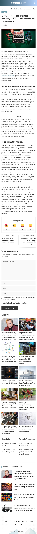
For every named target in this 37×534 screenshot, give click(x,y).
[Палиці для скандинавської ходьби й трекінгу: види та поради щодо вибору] (27, 394)
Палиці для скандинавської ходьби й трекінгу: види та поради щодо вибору (26, 405)
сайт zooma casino (7, 76)
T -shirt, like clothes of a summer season (26, 444)
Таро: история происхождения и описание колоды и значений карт (24, 486)
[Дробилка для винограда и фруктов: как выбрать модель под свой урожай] (9, 394)
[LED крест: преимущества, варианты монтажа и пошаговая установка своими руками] (9, 418)
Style (4, 12)
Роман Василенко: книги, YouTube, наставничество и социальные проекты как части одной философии (9, 336)
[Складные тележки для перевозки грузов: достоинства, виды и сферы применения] (6, 508)
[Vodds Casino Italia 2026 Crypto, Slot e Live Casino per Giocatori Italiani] (6, 497)
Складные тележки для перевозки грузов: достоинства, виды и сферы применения (25, 507)
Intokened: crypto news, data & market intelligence (9, 382)
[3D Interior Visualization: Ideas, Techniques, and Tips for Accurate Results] (27, 372)
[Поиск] (34, 3)
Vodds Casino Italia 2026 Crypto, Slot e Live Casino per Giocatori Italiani (24, 497)
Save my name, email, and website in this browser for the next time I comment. (19, 298)
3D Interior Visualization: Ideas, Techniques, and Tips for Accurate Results (27, 383)
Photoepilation (5, 439)
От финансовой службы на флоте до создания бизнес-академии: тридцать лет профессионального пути (27, 336)
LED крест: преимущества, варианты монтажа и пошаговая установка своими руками (9, 430)
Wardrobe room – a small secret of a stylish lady (8, 450)
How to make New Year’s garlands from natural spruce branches (26, 451)
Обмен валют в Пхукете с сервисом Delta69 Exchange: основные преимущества (26, 360)
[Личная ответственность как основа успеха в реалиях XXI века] (27, 418)
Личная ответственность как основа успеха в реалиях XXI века (26, 429)
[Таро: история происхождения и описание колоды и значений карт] (6, 487)
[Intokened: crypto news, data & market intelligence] (9, 372)
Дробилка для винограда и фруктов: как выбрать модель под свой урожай (9, 404)
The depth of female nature (27, 439)
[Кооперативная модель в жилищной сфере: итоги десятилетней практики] (9, 348)
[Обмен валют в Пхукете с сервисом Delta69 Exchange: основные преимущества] (27, 348)
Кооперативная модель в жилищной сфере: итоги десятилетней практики (8, 359)
